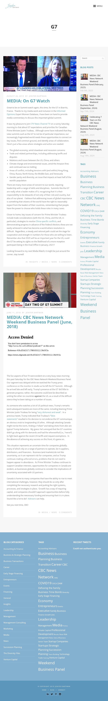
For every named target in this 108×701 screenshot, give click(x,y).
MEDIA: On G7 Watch (28, 101)
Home (44, 690)
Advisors (32, 498)
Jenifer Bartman (38, 96)
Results (98, 269)
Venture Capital (88, 299)
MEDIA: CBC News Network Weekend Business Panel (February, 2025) (92, 81)
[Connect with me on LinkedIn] (47, 694)
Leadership (93, 250)
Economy (87, 232)
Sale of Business (86, 276)
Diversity (83, 223)
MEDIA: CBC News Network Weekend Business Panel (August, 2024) (91, 146)
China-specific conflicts (46, 221)
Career (99, 192)
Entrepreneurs (89, 237)
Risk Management (92, 273)
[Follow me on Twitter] (51, 694)
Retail (82, 273)
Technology (85, 296)
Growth (99, 246)
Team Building (96, 293)
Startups (85, 284)
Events (83, 242)
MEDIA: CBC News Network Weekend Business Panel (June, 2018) (39, 321)
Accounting (85, 171)
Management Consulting (15, 622)
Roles (102, 273)
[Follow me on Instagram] (60, 694)
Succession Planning (13, 647)
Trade (93, 296)
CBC (83, 198)
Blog (52, 690)
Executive (92, 242)
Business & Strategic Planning (17, 555)
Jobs (82, 251)
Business (88, 176)
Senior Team (98, 276)
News (54, 262)
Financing (8, 591)
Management (87, 257)
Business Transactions (13, 561)
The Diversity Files (12, 653)
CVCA (96, 211)
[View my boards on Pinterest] (56, 694)
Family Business (58, 610)
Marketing (8, 628)
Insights (33, 262)
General (7, 598)
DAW (102, 211)
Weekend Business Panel (88, 311)
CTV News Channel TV (40, 123)
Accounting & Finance (13, 549)
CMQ (98, 205)
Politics (82, 261)
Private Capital (92, 261)
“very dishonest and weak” (49, 412)
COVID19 (87, 211)
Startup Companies (90, 279)
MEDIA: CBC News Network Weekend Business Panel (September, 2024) (91, 102)
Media (45, 262)
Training (98, 296)
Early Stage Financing (13, 573)
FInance (93, 246)
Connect (61, 690)
